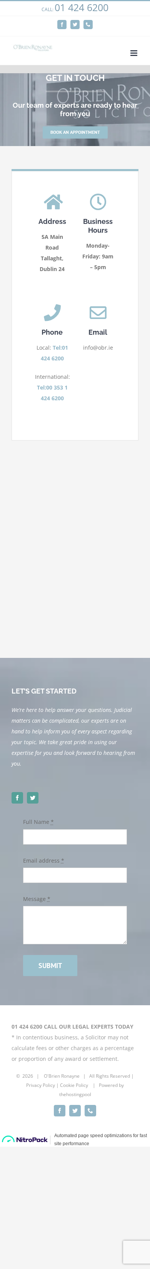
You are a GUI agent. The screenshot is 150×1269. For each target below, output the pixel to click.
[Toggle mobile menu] (134, 53)
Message (36, 898)
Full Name (38, 821)
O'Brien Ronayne (62, 1076)
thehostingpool (75, 1094)
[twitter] (32, 798)
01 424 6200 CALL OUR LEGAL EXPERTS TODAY (72, 1026)
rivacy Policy (42, 1085)
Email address (43, 860)
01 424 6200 (81, 7)
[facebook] (17, 798)
